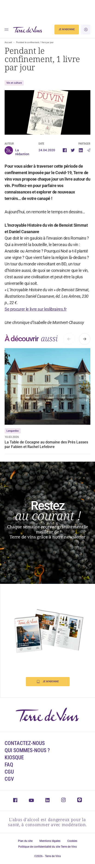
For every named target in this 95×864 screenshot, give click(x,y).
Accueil (8, 42)
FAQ (9, 765)
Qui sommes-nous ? (27, 750)
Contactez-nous (25, 743)
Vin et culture (14, 82)
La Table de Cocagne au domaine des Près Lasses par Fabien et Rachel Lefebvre (46, 444)
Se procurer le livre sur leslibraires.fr (36, 309)
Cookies (72, 841)
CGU (9, 772)
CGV (9, 779)
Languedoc (12, 430)
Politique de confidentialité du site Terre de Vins (47, 846)
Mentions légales (49, 841)
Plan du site (25, 841)
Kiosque (14, 757)
